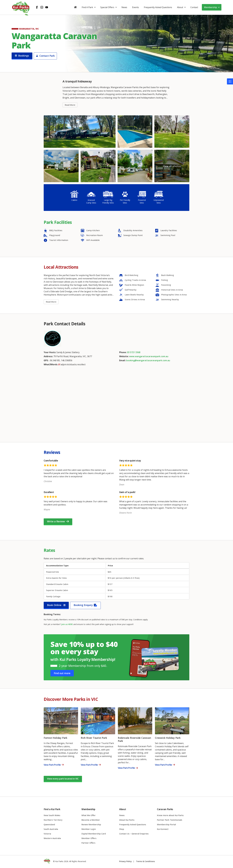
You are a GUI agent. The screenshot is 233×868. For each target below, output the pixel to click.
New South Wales (52, 815)
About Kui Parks (126, 819)
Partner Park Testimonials (169, 819)
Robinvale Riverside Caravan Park (134, 739)
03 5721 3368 (133, 352)
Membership (210, 7)
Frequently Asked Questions (158, 7)
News (124, 7)
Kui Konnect (162, 829)
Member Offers (88, 838)
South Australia (51, 829)
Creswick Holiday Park (168, 737)
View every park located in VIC (63, 778)
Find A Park (87, 7)
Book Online (54, 605)
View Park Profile (52, 764)
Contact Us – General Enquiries (134, 833)
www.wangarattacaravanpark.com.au (148, 356)
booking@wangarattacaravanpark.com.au (148, 360)
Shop (121, 829)
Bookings (23, 55)
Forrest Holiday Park (55, 737)
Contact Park (47, 55)
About (180, 7)
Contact (194, 7)
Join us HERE (67, 624)
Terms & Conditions (145, 861)
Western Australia (52, 838)
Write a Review (56, 521)
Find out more (62, 673)
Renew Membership (91, 824)
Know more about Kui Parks (170, 815)
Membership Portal (166, 824)
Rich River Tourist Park (94, 737)
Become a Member (90, 819)
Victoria (47, 833)
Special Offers (107, 7)
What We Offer (88, 815)
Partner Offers (88, 842)
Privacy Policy (125, 861)
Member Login (88, 829)
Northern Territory (53, 819)
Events (135, 7)
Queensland (49, 824)
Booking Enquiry (83, 605)
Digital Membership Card (93, 833)
